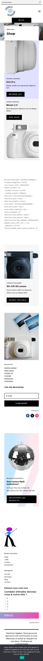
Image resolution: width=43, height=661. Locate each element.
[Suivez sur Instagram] (37, 415)
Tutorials (7, 376)
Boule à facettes (10, 553)
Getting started (10, 368)
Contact (7, 582)
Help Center (9, 370)
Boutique (8, 577)
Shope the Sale (18, 300)
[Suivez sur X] (32, 415)
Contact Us (8, 373)
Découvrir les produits (17, 499)
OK (22, 658)
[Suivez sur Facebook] (28, 415)
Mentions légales (14, 633)
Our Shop (14, 117)
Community (8, 381)
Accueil (7, 574)
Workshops (8, 378)
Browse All (15, 94)
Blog (21, 20)
